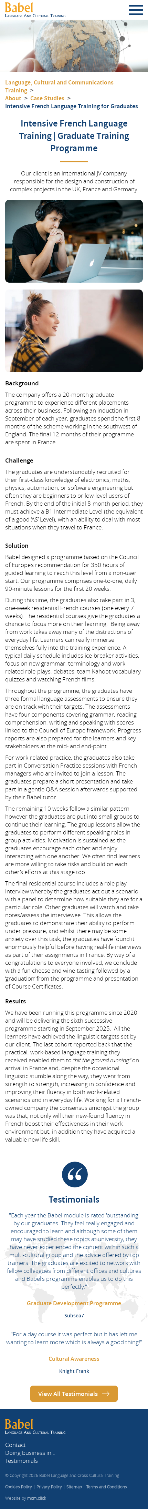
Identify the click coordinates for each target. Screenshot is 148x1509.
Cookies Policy (18, 1486)
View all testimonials (68, 1394)
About (13, 98)
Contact (15, 1445)
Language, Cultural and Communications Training (59, 86)
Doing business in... (30, 1453)
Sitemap (74, 1486)
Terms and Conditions (106, 1486)
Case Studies (47, 98)
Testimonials (21, 1461)
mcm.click (36, 1498)
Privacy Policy (49, 1486)
